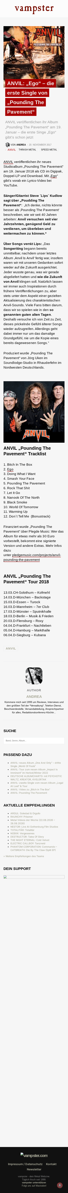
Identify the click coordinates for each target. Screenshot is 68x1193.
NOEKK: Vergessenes (22, 833)
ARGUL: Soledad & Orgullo (25, 813)
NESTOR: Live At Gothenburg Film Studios (34, 826)
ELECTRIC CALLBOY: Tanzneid (27, 843)
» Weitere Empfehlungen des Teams (23, 856)
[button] (4, 8)
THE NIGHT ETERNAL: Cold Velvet (29, 840)
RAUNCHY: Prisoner (21, 816)
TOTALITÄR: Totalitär (22, 830)
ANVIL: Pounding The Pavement (28, 792)
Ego (54, 176)
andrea (34, 696)
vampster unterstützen (34, 1182)
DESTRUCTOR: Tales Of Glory (27, 836)
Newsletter (34, 1169)
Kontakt (51, 1164)
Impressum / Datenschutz (25, 1164)
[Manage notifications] (60, 1185)
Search (61, 741)
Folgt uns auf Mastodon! (34, 1185)
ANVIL (12, 149)
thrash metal (27, 149)
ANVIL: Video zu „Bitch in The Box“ (30, 789)
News (10, 73)
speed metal (49, 149)
